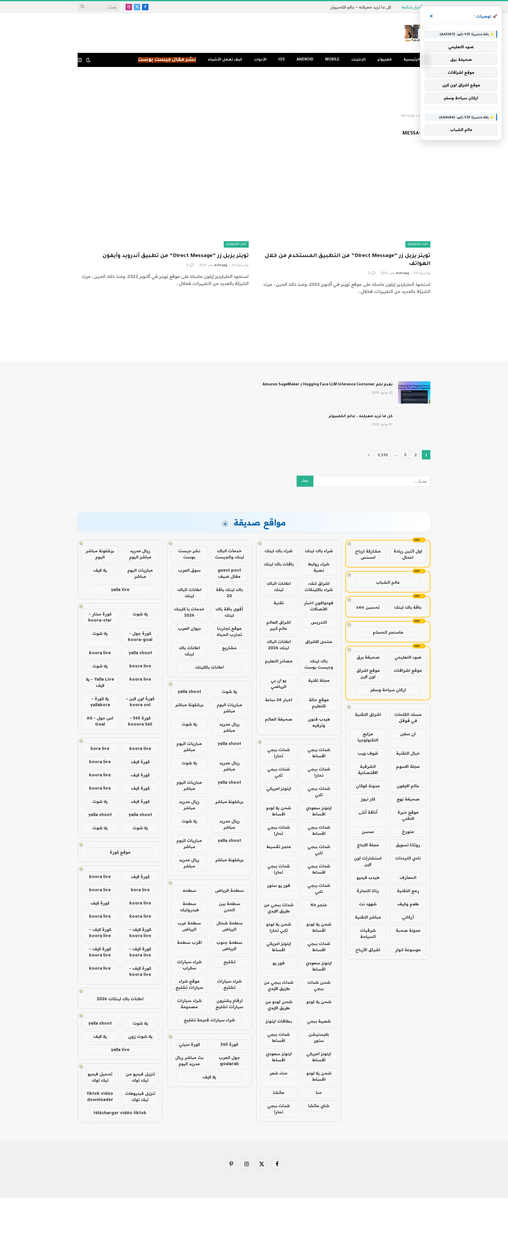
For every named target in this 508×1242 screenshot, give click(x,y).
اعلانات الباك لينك (279, 586)
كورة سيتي (189, 1044)
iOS (281, 60)
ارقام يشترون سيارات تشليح (229, 1003)
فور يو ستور (278, 885)
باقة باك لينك (407, 607)
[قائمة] (80, 60)
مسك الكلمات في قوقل (408, 717)
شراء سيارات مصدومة (189, 1003)
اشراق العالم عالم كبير (278, 625)
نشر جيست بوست (189, 554)
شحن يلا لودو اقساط (278, 811)
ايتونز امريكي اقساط (278, 946)
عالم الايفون (408, 785)
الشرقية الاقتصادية (368, 769)
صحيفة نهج (408, 799)
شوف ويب (367, 753)
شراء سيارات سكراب (189, 965)
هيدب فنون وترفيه (319, 722)
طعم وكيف (408, 904)
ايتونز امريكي (278, 788)
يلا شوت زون (140, 1036)
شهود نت (368, 904)
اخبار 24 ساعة (278, 699)
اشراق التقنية (368, 714)
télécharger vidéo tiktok (119, 1112)
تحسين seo (368, 607)
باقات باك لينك (279, 564)
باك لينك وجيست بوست (318, 664)
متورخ (408, 831)
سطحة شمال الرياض (229, 926)
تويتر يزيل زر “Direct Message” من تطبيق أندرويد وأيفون (176, 256)
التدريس (319, 622)
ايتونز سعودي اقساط (319, 811)
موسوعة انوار (408, 949)
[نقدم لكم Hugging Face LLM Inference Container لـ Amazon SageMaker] (414, 392)
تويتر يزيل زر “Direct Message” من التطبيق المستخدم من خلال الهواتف (347, 260)
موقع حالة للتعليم (319, 703)
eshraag (402, 273)
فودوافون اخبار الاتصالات (318, 606)
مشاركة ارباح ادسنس (368, 554)
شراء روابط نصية (318, 567)
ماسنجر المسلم (388, 632)
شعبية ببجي (319, 1021)
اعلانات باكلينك (209, 667)
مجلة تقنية (319, 680)
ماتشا (278, 1092)
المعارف (408, 877)
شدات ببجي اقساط (319, 752)
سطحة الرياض (229, 890)
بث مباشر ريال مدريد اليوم (189, 1060)
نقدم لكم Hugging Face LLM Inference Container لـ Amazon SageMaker (328, 385)
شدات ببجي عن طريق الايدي (278, 908)
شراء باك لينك (319, 550)
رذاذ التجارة (368, 890)
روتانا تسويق (408, 844)
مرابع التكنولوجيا (367, 737)
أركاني (408, 917)
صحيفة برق (368, 657)
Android (305, 60)
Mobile (332, 60)
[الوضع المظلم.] (88, 60)
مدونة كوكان (368, 785)
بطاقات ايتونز (278, 1021)
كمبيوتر (384, 60)
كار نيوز (368, 799)
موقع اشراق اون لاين (368, 673)
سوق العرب (189, 570)
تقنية (278, 602)
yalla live (120, 589)
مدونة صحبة (408, 930)
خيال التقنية (408, 753)
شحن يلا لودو (318, 1001)
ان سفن (408, 733)
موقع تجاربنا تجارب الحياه (229, 631)
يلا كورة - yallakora (100, 701)
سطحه (189, 890)
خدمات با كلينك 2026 (189, 612)
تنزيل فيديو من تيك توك (140, 1077)
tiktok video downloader (100, 1096)
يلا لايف (209, 1077)
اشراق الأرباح (367, 949)
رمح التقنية (408, 890)
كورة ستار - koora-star (100, 617)
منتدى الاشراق (318, 641)
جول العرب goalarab (229, 1060)
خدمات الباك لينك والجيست (229, 554)
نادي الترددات (408, 858)
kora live (100, 748)
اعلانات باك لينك (189, 651)
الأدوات (260, 60)
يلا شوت (229, 691)
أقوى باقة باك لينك (229, 612)
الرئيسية (412, 60)
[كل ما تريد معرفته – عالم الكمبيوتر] (414, 424)
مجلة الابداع (368, 844)
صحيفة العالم (278, 719)
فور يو (279, 963)
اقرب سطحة (189, 942)
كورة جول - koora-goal (140, 636)
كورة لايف (140, 761)
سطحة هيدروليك (189, 906)
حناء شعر (279, 1073)
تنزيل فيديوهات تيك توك (140, 1096)
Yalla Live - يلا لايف (100, 682)
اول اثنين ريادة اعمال (408, 554)
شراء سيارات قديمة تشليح (209, 1020)
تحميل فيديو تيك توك (100, 1077)
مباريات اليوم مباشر (229, 708)
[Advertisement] (254, 90)
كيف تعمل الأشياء (225, 60)
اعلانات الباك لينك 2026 (279, 644)
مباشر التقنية (368, 917)
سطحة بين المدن (229, 906)
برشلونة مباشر (189, 704)
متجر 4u (318, 904)
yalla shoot (189, 691)
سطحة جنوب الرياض (229, 945)
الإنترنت (358, 60)
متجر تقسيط (278, 846)
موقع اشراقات (408, 670)
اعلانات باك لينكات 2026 (120, 998)
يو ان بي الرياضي (278, 683)
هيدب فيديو (368, 877)
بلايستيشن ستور (318, 1037)
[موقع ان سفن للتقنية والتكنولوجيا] (416, 33)
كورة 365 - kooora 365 (140, 721)
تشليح (229, 961)
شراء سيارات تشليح (229, 984)
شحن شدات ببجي (318, 985)
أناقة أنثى (367, 812)
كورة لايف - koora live (140, 932)
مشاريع (229, 647)
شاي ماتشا (318, 1105)
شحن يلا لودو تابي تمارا (278, 927)
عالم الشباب (388, 582)
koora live (100, 652)
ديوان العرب (189, 628)
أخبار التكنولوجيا (418, 244)
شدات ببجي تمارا (278, 752)
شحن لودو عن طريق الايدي (278, 1005)
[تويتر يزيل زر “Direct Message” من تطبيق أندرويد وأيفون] (163, 199)
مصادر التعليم (279, 661)
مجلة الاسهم (408, 766)
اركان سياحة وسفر (388, 689)
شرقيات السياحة (368, 933)
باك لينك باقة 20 (229, 592)
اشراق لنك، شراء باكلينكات (319, 586)
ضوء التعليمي (408, 657)
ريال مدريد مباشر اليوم (140, 554)
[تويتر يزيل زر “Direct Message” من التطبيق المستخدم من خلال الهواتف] (344, 199)
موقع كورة (120, 852)
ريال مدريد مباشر (229, 727)
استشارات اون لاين (368, 861)
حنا (319, 1092)
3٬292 (383, 454)
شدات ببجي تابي (278, 772)
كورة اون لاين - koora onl (140, 701)
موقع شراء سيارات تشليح (189, 984)
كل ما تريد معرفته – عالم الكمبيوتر (360, 7)
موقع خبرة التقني (408, 815)
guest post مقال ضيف (229, 573)
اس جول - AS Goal (100, 721)
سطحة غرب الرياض (189, 926)
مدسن (368, 831)
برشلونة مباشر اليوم (100, 554)
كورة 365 (229, 1044)
